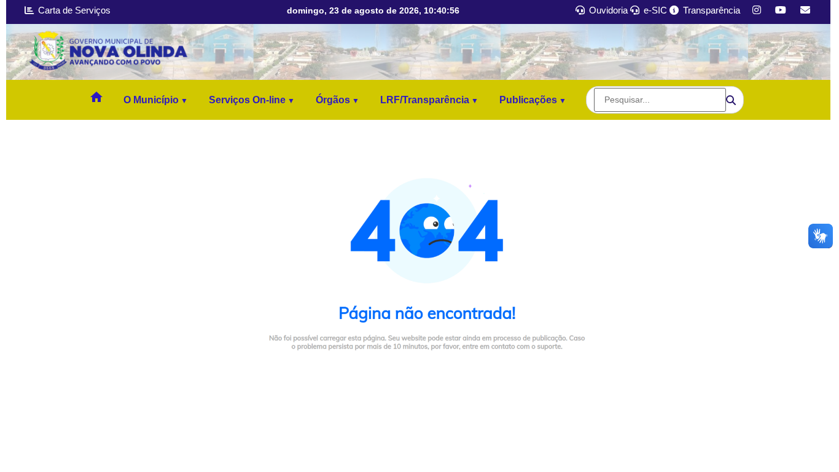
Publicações (528, 100)
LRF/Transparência (424, 100)
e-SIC (654, 10)
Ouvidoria (607, 10)
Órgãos (333, 100)
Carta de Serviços (73, 10)
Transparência (710, 10)
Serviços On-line (247, 100)
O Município (151, 100)
